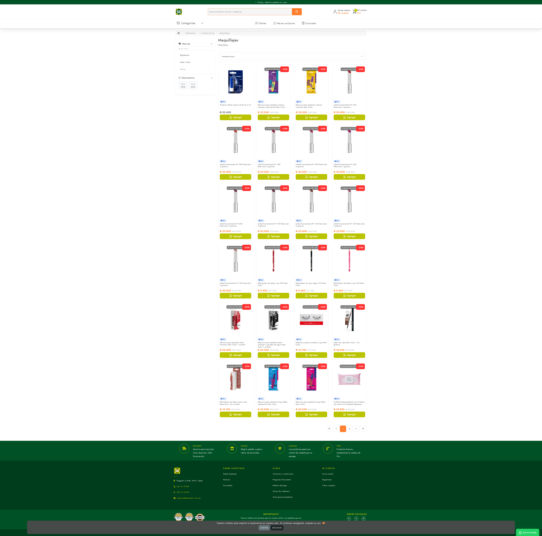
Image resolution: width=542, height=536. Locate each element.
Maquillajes (225, 33)
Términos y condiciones (283, 474)
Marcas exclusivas (285, 23)
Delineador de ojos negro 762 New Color (311, 284)
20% (183, 85)
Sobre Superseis (230, 474)
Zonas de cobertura (281, 491)
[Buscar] (297, 11)
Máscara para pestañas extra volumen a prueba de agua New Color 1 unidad (272, 344)
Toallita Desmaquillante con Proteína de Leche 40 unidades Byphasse (349, 403)
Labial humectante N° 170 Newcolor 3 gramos (273, 224)
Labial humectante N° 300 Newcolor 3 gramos (311, 165)
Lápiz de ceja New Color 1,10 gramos (346, 343)
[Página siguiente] (356, 429)
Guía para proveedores (283, 497)
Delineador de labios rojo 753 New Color (273, 284)
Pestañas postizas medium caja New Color (311, 343)
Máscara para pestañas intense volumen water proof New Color (271, 106)
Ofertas (262, 23)
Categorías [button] (188, 23)
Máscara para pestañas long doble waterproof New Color (272, 403)
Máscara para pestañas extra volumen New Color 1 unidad (232, 343)
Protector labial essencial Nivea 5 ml (235, 105)
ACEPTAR (264, 527)
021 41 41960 (183, 486)
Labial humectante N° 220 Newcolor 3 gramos (345, 165)
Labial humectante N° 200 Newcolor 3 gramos (231, 224)
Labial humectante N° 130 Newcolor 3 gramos (349, 224)
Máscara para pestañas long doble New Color (310, 403)
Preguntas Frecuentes (282, 479)
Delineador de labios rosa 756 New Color (349, 284)
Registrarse (327, 479)
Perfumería (190, 33)
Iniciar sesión (327, 474)
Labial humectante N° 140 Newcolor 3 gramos (311, 224)
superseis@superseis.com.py (189, 498)
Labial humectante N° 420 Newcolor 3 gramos (345, 106)
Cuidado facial (207, 33)
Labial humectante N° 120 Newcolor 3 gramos (235, 284)
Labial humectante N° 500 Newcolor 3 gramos (235, 165)
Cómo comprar (328, 485)
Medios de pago (280, 485)
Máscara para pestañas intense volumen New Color (309, 106)
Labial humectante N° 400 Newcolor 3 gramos (269, 165)
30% (193, 85)
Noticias (226, 479)
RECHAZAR (277, 527)
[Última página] (363, 429)
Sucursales (310, 23)
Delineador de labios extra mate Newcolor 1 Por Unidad (233, 403)
